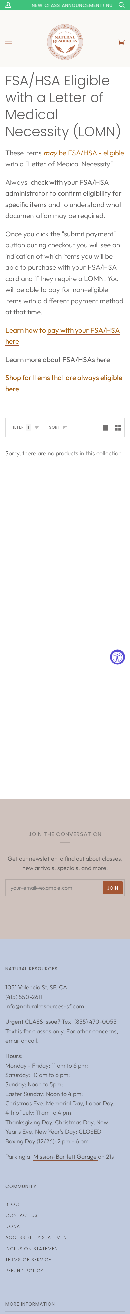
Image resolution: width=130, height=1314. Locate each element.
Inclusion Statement (33, 1248)
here (103, 359)
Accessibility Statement (37, 1237)
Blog (12, 1204)
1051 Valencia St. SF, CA (36, 987)
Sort (54, 427)
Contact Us (21, 1215)
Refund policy (24, 1270)
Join (112, 888)
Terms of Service (28, 1259)
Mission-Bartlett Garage (65, 1156)
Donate (15, 1226)
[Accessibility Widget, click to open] (117, 657)
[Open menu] (15, 42)
